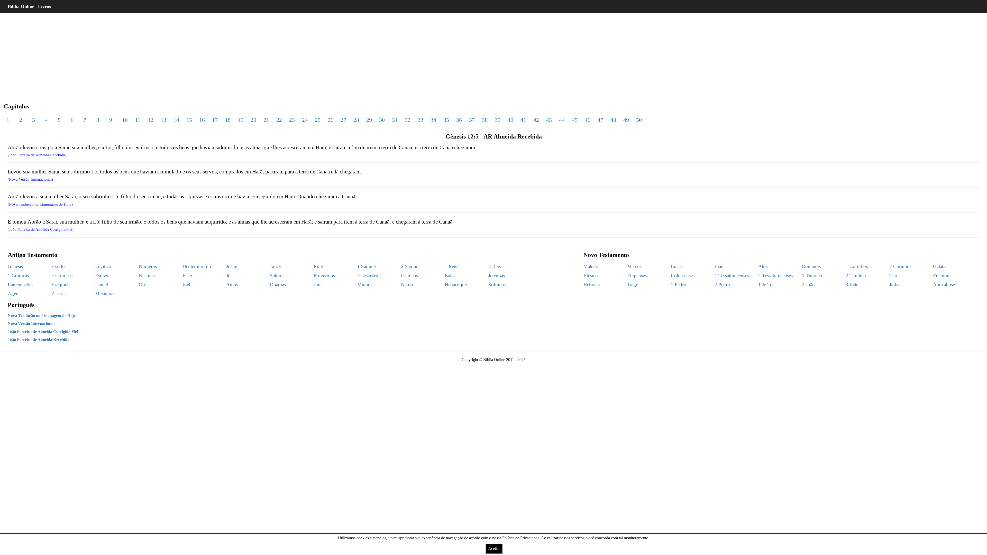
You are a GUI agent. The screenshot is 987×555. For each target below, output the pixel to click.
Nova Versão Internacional (31, 323)
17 (215, 120)
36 (459, 120)
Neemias (147, 275)
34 (433, 120)
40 (510, 120)
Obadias (278, 284)
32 (407, 120)
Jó (228, 275)
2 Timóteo (856, 275)
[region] (493, 54)
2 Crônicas (61, 275)
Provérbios (324, 275)
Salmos (277, 275)
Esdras (101, 275)
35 (446, 120)
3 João (852, 284)
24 (305, 120)
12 (150, 120)
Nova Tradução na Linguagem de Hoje (42, 315)
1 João (764, 284)
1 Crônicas (18, 275)
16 (202, 120)
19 (240, 120)
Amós (232, 284)
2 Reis (494, 266)
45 (575, 120)
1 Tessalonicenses (732, 275)
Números (148, 266)
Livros (44, 6)
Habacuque (456, 284)
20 (253, 120)
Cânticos (409, 275)
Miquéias (366, 284)
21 (266, 120)
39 (497, 120)
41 (523, 120)
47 (600, 120)
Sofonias (497, 284)
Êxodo (58, 266)
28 (356, 120)
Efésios (590, 275)
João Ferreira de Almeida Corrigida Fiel (43, 331)
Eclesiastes (367, 275)
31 (395, 120)
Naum (407, 284)
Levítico (103, 266)
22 (279, 120)
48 (613, 120)
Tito (893, 275)
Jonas (319, 284)
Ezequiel (59, 284)
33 (420, 120)
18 (228, 120)
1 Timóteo (812, 275)
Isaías (450, 275)
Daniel (101, 284)
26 (330, 120)
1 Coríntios (857, 266)
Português (21, 305)
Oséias (145, 284)
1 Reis (451, 266)
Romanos (811, 266)
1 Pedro (678, 284)
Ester (187, 275)
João (719, 266)
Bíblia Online (21, 6)
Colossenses (682, 275)
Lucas (676, 266)
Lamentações (20, 284)
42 (536, 120)
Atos (762, 266)
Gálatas (940, 266)
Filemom (942, 275)
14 (176, 120)
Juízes (275, 266)
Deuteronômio (196, 266)
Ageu (13, 293)
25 (318, 120)
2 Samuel (410, 266)
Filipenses (637, 275)
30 (382, 120)
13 (163, 120)
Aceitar (494, 548)
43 (549, 120)
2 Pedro (722, 284)
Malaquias (105, 293)
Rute (318, 266)
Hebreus (591, 284)
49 (626, 120)
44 (562, 120)
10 (125, 120)
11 (137, 120)
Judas (894, 284)
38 (485, 120)
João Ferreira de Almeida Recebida (38, 339)
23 (292, 120)
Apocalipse (944, 284)
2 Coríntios (900, 266)
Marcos (634, 266)
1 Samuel (366, 266)
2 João (808, 284)
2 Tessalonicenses (775, 275)
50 (639, 120)
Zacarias (59, 293)
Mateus (590, 266)
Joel (186, 284)
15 (189, 120)
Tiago (632, 284)
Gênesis (15, 266)
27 (343, 120)
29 (369, 120)
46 (587, 120)
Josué (231, 266)
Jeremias (496, 275)
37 (472, 120)
